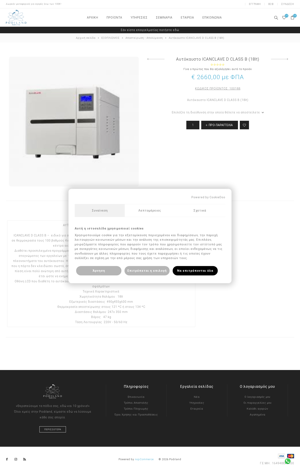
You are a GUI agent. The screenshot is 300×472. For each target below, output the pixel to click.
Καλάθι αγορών (257, 408)
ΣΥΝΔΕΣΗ (287, 4)
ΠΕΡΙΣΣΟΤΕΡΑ (52, 429)
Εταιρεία (196, 408)
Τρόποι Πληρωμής (136, 408)
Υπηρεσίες (196, 402)
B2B (271, 4)
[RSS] (24, 459)
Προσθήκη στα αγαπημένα (244, 125)
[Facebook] (7, 459)
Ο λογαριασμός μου (257, 396)
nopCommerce (144, 459)
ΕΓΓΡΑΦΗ (255, 4)
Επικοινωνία (136, 396)
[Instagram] (16, 459)
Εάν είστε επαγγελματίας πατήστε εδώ (150, 30)
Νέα (197, 396)
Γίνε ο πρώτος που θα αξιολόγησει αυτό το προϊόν (217, 69)
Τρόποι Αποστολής (136, 402)
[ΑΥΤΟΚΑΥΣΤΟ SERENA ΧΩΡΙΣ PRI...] (155, 59)
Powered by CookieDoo (208, 197)
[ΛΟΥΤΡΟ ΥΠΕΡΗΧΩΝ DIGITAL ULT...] (279, 59)
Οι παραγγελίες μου (257, 402)
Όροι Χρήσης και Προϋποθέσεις (136, 414)
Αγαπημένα (257, 414)
